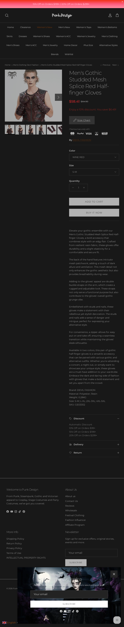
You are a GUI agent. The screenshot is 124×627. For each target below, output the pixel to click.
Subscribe (69, 604)
